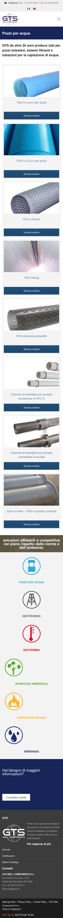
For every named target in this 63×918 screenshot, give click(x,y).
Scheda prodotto (32, 115)
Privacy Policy (24, 901)
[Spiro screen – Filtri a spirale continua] (31, 495)
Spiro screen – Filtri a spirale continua (31, 511)
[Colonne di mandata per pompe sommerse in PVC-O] (31, 378)
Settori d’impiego (10, 862)
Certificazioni (8, 855)
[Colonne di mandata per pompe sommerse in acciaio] (31, 436)
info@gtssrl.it (13, 2)
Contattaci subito (16, 797)
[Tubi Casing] (31, 261)
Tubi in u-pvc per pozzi (31, 102)
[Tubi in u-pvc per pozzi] (31, 86)
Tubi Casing (31, 277)
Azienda (6, 849)
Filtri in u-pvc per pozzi (32, 160)
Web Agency (8, 914)
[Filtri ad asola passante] (31, 320)
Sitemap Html (8, 901)
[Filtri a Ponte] (31, 203)
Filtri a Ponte (31, 219)
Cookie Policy (39, 901)
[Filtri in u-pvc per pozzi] (31, 145)
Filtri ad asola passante (31, 336)
